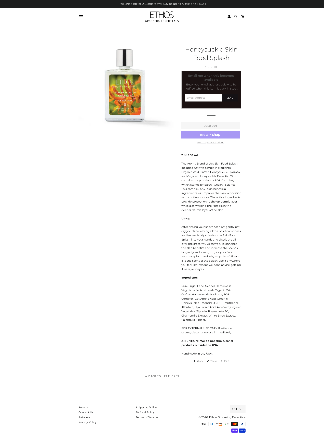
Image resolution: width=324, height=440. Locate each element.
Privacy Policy (87, 422)
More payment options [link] (210, 142)
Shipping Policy (146, 407)
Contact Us (85, 412)
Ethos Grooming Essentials (227, 417)
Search (83, 407)
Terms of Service (147, 417)
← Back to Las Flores (162, 376)
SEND (230, 97)
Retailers (84, 417)
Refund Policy (145, 412)
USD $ (236, 409)
